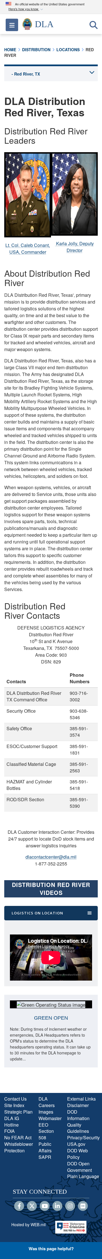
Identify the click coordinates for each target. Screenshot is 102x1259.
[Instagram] (70, 1206)
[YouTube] (45, 1206)
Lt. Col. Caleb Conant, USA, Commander (27, 248)
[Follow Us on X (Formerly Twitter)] (32, 1206)
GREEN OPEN (51, 1018)
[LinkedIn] (57, 1206)
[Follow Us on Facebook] (19, 1206)
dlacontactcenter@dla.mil (51, 857)
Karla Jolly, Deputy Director (74, 246)
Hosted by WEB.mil (28, 1224)
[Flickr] (83, 1206)
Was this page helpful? (51, 1248)
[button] (26, 9)
